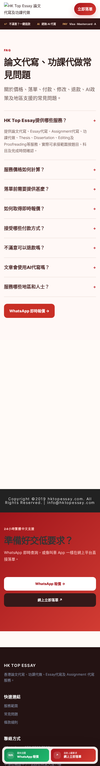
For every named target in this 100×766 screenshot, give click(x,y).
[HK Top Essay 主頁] (23, 9)
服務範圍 (11, 706)
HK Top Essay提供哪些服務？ (50, 120)
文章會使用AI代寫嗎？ (50, 267)
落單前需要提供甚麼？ (50, 189)
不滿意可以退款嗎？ (50, 247)
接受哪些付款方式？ (50, 228)
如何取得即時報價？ (50, 208)
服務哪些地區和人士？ (50, 286)
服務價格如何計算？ (50, 169)
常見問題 (11, 714)
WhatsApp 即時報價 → (29, 311)
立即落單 (85, 9)
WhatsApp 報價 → (50, 584)
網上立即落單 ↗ (50, 600)
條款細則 (11, 722)
